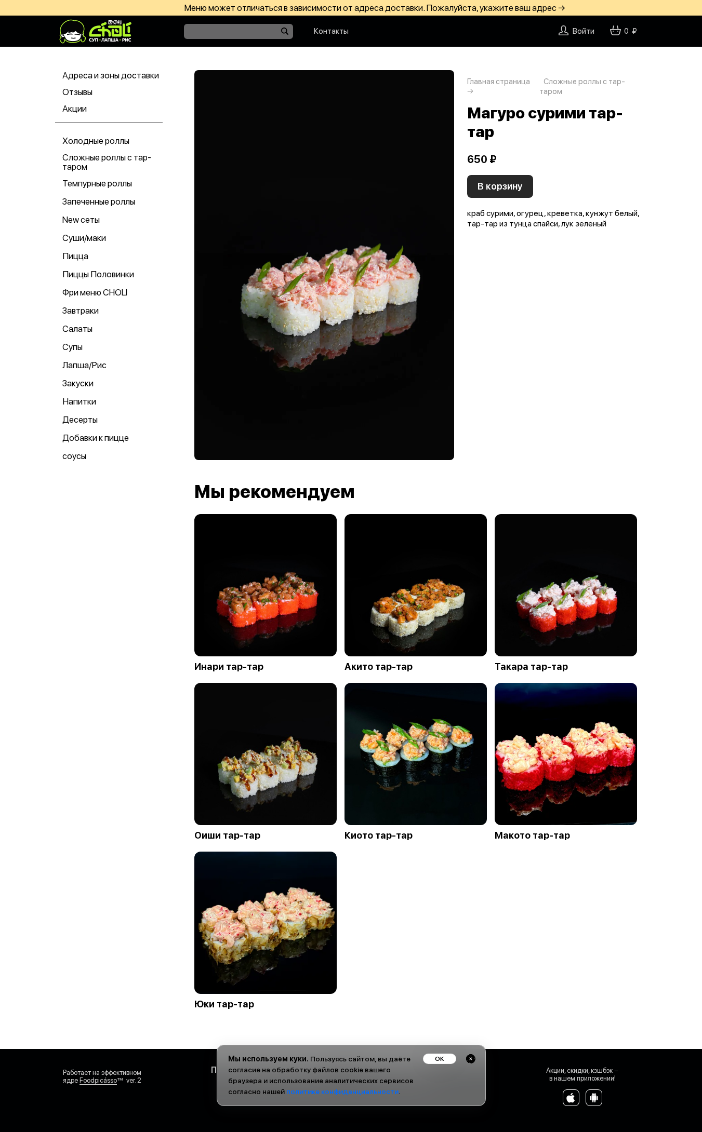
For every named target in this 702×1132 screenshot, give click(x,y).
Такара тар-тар (531, 667)
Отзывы (77, 92)
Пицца (75, 256)
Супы (72, 347)
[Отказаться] (471, 1059)
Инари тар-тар (228, 667)
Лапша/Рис (84, 365)
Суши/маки (84, 238)
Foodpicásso (98, 1080)
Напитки (79, 401)
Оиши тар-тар (227, 835)
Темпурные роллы (97, 183)
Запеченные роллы (98, 201)
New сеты (81, 219)
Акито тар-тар (379, 667)
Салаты (77, 329)
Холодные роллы (95, 141)
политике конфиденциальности (342, 1091)
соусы (74, 456)
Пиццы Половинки (98, 274)
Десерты (80, 419)
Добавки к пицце (95, 438)
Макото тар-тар (532, 835)
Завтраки (80, 310)
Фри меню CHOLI (94, 292)
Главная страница (498, 81)
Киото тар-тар (379, 835)
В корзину (500, 186)
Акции (74, 108)
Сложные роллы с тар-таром (106, 162)
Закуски (78, 383)
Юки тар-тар (224, 1004)
